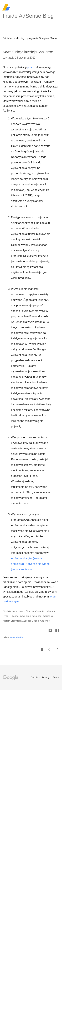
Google (35, 677)
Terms (56, 677)
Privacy (46, 677)
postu (30, 67)
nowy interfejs (16, 637)
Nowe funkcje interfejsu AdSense (28, 52)
